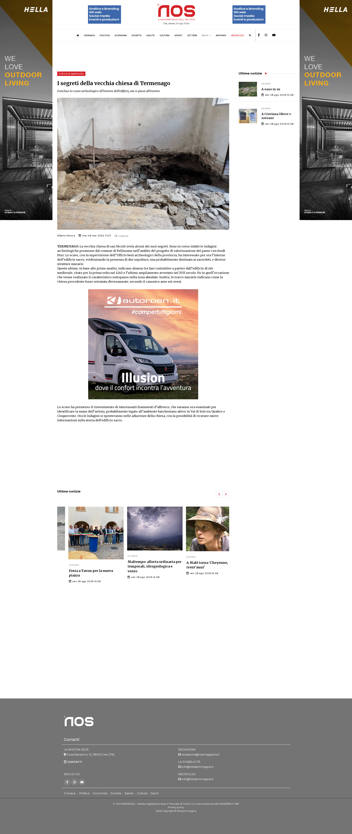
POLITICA (105, 35)
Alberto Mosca (66, 235)
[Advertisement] (143, 456)
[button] (219, 494)
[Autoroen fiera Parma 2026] (143, 344)
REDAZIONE (187, 749)
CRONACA (89, 35)
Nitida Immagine (186, 811)
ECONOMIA (121, 35)
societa (179, 556)
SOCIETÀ (136, 35)
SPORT (178, 35)
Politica (84, 793)
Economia (100, 793)
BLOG (205, 35)
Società (116, 793)
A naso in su (270, 89)
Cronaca (70, 793)
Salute (129, 793)
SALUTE (150, 35)
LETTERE (192, 35)
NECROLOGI (237, 35)
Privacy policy (176, 807)
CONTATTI (74, 762)
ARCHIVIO (221, 35)
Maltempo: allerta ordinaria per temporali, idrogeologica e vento (143, 566)
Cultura (142, 793)
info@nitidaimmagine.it (198, 767)
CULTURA (165, 35)
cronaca (62, 564)
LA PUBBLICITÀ (189, 762)
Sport (155, 793)
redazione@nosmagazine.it (200, 754)
